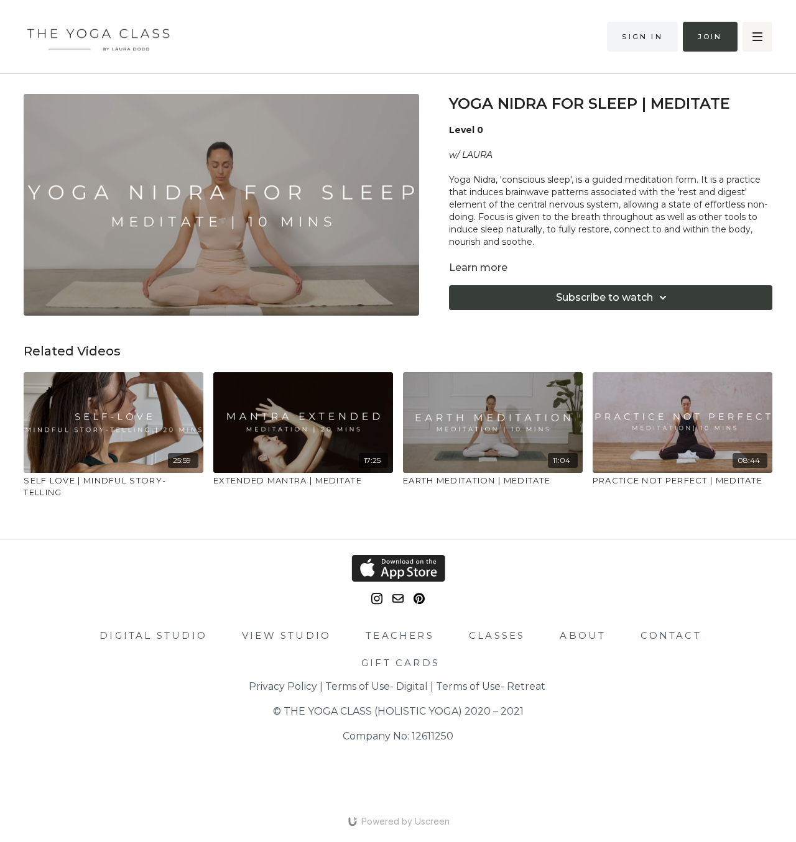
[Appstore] (398, 568)
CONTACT (671, 635)
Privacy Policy (283, 686)
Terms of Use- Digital (376, 686)
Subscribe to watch (604, 297)
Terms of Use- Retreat (490, 686)
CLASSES (497, 635)
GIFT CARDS (400, 663)
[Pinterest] (419, 599)
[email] (398, 598)
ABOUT (583, 635)
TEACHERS (400, 635)
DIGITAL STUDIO (153, 635)
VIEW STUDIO (286, 635)
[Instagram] (376, 598)
